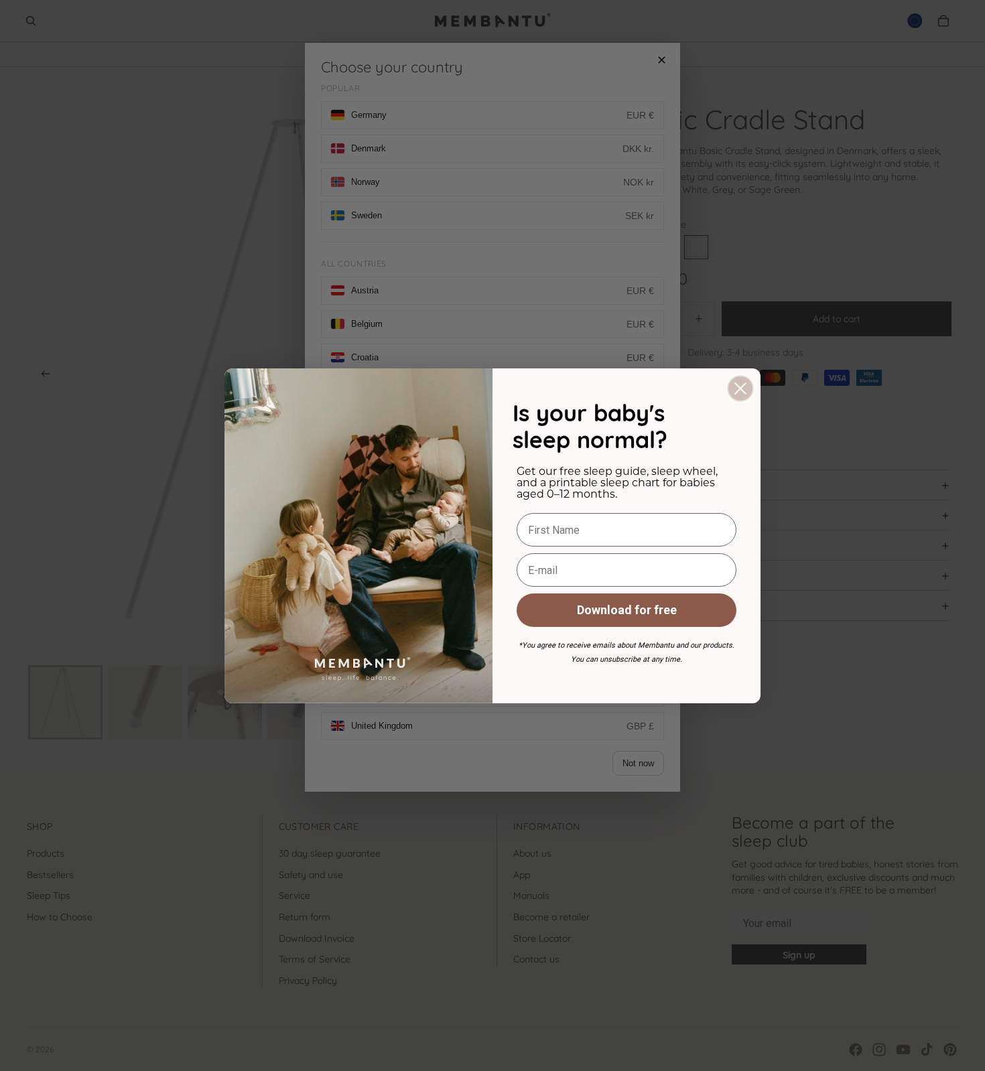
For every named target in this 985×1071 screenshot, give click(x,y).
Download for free (627, 610)
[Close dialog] (740, 388)
